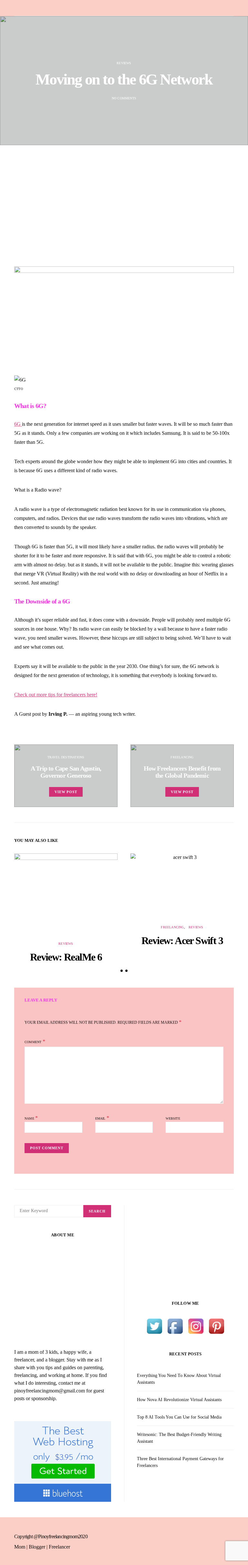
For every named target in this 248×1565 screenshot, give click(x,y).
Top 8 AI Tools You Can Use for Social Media (179, 1417)
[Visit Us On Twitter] (154, 1325)
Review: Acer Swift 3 (182, 940)
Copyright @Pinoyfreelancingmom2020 (51, 1536)
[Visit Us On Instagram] (195, 1325)
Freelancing (181, 757)
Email (102, 1118)
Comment (33, 1042)
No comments (124, 98)
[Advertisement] (124, 206)
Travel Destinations (66, 757)
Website (173, 1118)
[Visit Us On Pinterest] (216, 1325)
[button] (121, 970)
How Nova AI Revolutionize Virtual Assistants (179, 1399)
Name (31, 1118)
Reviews (124, 63)
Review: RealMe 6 (66, 957)
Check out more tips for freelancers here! (55, 694)
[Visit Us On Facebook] (175, 1325)
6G (18, 424)
